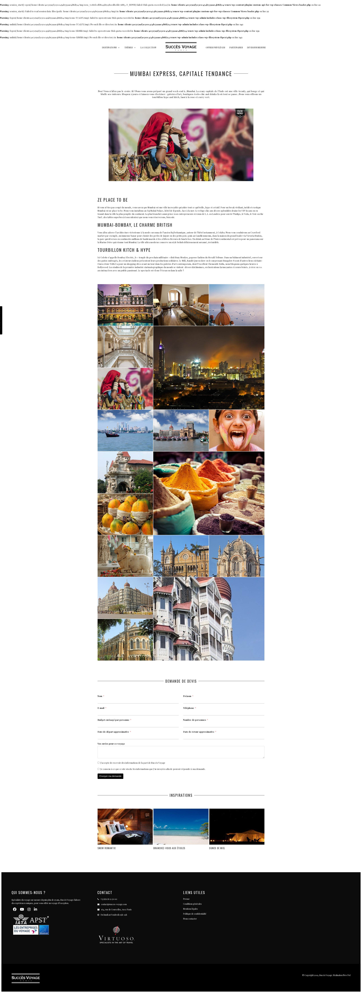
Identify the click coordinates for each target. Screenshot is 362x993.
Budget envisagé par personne (113, 720)
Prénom (187, 696)
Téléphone (188, 708)
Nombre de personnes (194, 720)
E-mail (101, 708)
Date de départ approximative (113, 731)
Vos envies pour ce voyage (111, 743)
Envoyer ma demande (110, 776)
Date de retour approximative (198, 731)
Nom (100, 696)
